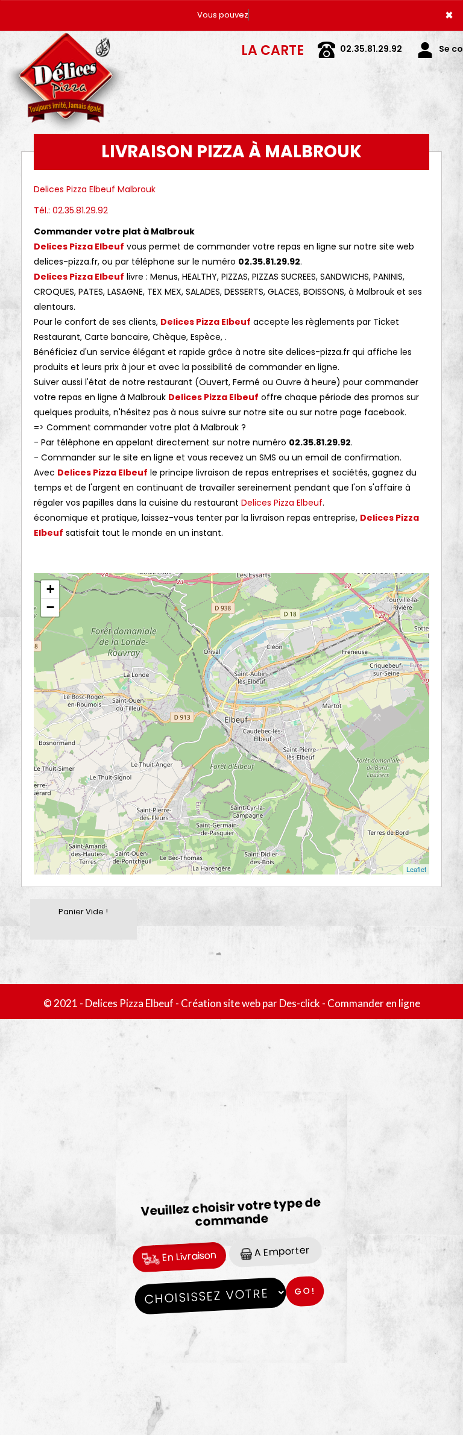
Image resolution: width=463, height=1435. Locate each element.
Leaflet (416, 869)
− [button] (50, 607)
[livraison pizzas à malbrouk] (65, 48)
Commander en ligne (373, 1003)
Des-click (299, 1003)
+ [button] (50, 589)
